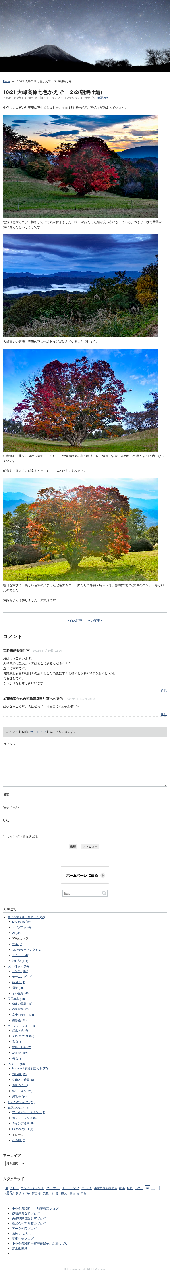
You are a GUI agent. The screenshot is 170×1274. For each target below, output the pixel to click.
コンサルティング (32, 1188)
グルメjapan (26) (18, 966)
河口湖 (36, 1194)
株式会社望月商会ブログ (29, 1223)
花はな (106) (20, 1053)
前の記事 (76, 620)
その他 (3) (18, 1140)
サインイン (38, 731)
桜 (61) (16, 1058)
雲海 (72, 1194)
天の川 (139, 1188)
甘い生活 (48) (20, 993)
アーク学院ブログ (24, 1228)
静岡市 (81, 1194)
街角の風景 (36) (22, 1003)
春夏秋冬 (103, 98)
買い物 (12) (19, 1074)
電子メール (11, 807)
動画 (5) (17, 944)
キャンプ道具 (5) (23, 1123)
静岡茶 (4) (18, 982)
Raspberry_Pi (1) (22, 1129)
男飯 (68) (18, 988)
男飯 (46, 1193)
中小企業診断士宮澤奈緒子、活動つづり (40, 1243)
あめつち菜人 (21, 1233)
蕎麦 (64, 1193)
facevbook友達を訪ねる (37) (30, 1068)
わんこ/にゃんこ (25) (21, 1102)
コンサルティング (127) (27, 950)
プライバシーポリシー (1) (28, 1112)
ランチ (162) (20, 971)
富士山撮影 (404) (23, 1015)
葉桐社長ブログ (23, 1238)
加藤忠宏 (9, 698)
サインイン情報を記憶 (22, 836)
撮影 (9, 1193)
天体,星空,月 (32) (23, 1036)
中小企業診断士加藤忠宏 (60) (26, 917)
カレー (14, 1188)
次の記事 (94, 620)
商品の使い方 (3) (18, 1108)
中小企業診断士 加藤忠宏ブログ (35, 1208)
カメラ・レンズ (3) (24, 1118)
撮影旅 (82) (19, 1020)
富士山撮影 (19, 1248)
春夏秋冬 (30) (20, 1009)
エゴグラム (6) (21, 927)
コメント (9, 744)
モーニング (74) (22, 976)
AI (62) (16, 933)
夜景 (130, 1188)
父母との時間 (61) (23, 1080)
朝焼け (20, 1194)
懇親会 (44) (19, 1096)
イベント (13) (16, 1064)
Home (6, 81)
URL (6, 820)
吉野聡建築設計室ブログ (29, 1218)
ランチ (86, 1187)
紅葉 (55, 1193)
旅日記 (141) (20, 961)
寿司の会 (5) (20, 1085)
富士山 (152, 1187)
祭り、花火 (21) (22, 1091)
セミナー (53, 1187)
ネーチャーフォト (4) (21, 1026)
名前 (6, 794)
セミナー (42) (20, 955)
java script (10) (21, 921)
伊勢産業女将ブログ (26, 1213)
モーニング (70, 1187)
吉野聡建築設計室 (16, 650)
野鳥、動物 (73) (22, 1047)
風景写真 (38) (16, 999)
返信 (164, 690)
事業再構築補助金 (105, 1188)
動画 (122, 1188)
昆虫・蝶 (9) (20, 1030)
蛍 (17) (16, 1041)
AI (6, 1188)
